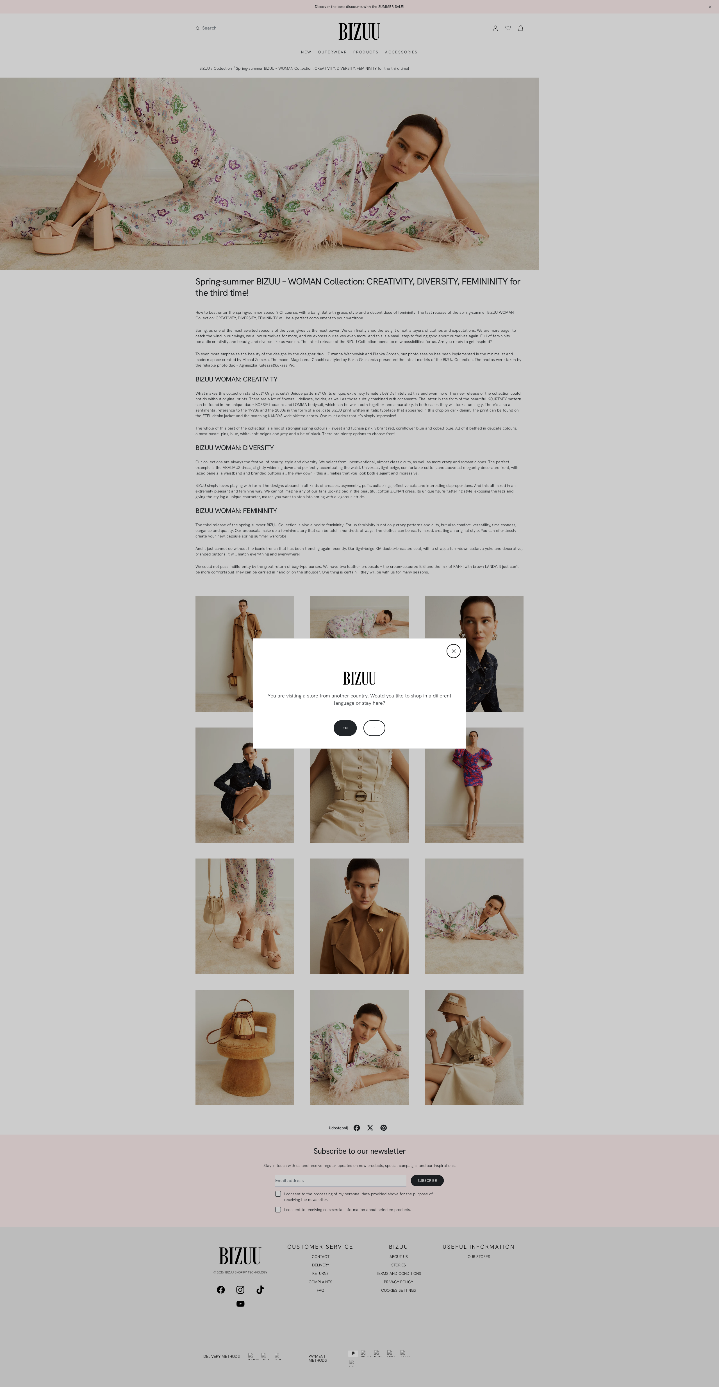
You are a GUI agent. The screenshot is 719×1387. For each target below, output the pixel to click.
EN (345, 728)
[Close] (453, 651)
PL (374, 728)
